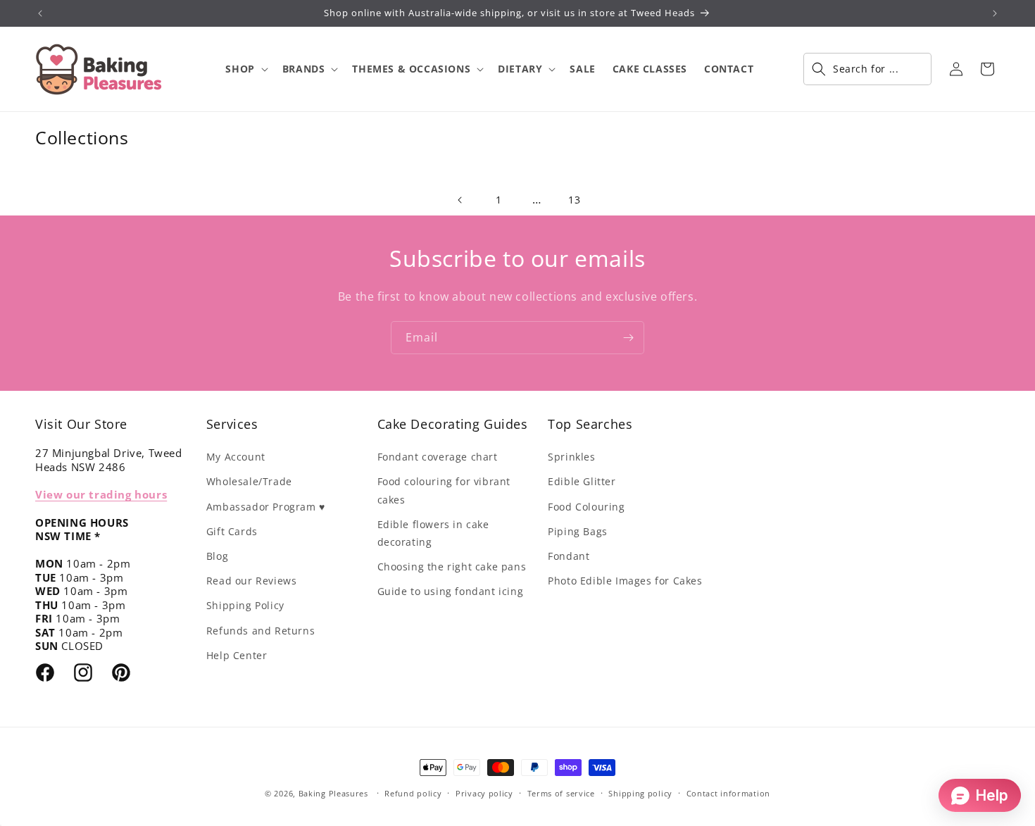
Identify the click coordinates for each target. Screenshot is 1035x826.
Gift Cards (232, 531)
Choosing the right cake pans (452, 566)
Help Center (237, 655)
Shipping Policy (245, 605)
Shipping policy (640, 793)
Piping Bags (578, 531)
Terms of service (561, 793)
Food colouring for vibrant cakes (444, 490)
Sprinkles (571, 456)
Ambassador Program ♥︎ (265, 506)
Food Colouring (586, 506)
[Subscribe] (628, 337)
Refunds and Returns (260, 630)
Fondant (568, 556)
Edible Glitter (581, 481)
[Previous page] (460, 199)
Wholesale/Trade (249, 481)
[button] (245, 69)
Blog (217, 556)
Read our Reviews (251, 580)
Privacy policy (484, 793)
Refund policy (412, 793)
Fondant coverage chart (437, 456)
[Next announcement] (994, 13)
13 (574, 199)
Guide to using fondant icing (450, 591)
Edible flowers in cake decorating (433, 533)
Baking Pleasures (333, 793)
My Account (235, 456)
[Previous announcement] (40, 13)
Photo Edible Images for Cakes (625, 580)
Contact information (728, 793)
